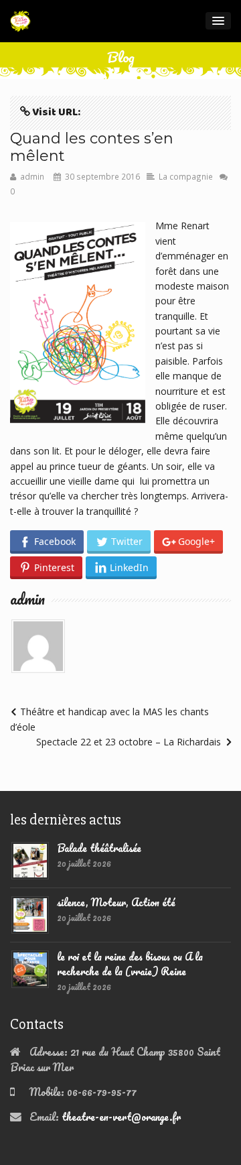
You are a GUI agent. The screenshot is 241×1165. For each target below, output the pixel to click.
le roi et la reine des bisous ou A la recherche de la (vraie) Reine (130, 963)
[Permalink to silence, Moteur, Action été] (30, 913)
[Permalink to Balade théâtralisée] (30, 859)
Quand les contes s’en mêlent (91, 147)
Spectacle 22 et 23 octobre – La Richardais (128, 741)
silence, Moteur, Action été (116, 902)
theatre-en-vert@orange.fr (121, 1117)
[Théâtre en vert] (20, 21)
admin (32, 176)
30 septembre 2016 (102, 176)
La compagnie (186, 176)
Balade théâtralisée (99, 848)
